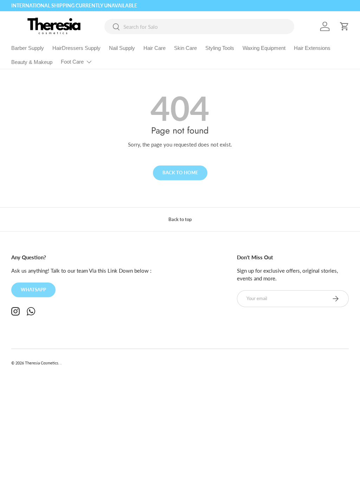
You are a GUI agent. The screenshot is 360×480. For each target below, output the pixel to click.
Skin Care (185, 48)
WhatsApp (33, 289)
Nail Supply (122, 48)
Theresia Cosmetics (41, 363)
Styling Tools (219, 48)
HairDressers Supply (76, 48)
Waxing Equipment (264, 48)
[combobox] (199, 26)
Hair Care (154, 48)
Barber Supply (27, 48)
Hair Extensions (312, 48)
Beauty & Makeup (31, 62)
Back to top (180, 219)
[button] (344, 26)
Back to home (180, 172)
